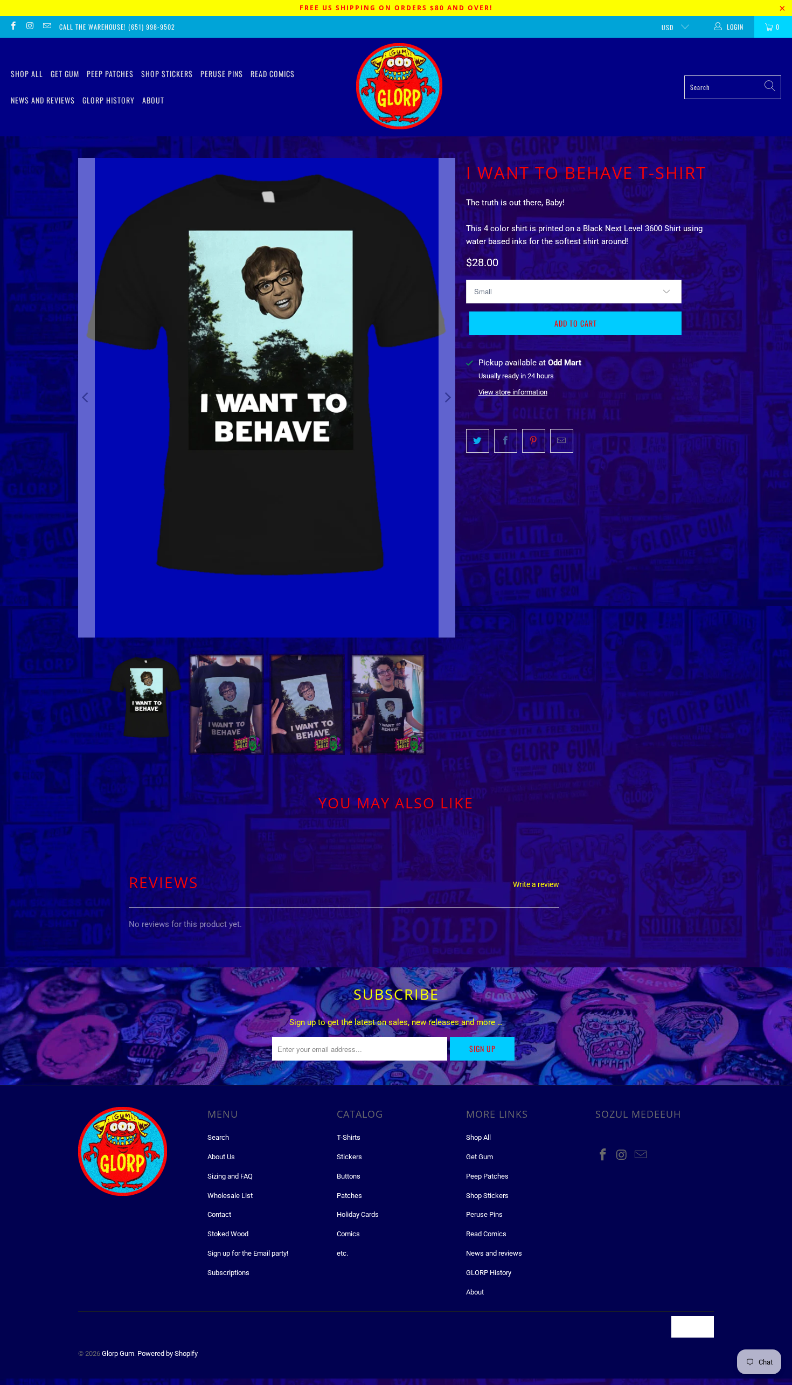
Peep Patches (110, 73)
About (153, 100)
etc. (342, 1253)
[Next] (447, 398)
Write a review (536, 884)
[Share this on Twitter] (477, 441)
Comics (348, 1234)
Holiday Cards (358, 1214)
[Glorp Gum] (399, 87)
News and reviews (43, 100)
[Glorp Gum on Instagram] (29, 27)
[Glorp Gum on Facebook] (12, 27)
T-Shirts (348, 1137)
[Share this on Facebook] (505, 441)
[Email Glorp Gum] (46, 27)
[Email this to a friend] (561, 441)
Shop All (27, 73)
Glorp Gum (118, 1353)
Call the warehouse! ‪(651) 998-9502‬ (117, 26)
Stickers (349, 1157)
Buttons (348, 1176)
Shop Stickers (167, 73)
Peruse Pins (221, 73)
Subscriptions (228, 1273)
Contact (219, 1214)
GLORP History (108, 100)
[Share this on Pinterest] (533, 441)
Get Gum (65, 73)
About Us (221, 1157)
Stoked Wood (227, 1234)
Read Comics (273, 73)
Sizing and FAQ (230, 1176)
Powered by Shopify (167, 1353)
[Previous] (86, 398)
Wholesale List (230, 1196)
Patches (349, 1196)
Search (218, 1137)
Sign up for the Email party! (247, 1253)
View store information (512, 392)
